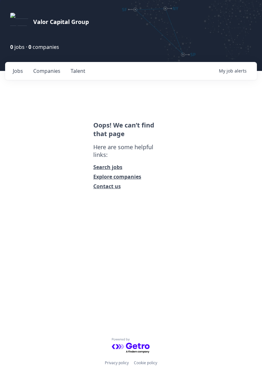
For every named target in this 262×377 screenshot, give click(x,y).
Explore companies (117, 176)
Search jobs (107, 167)
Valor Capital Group (61, 22)
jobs (18, 70)
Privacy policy (117, 362)
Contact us (107, 186)
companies (46, 70)
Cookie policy (145, 362)
